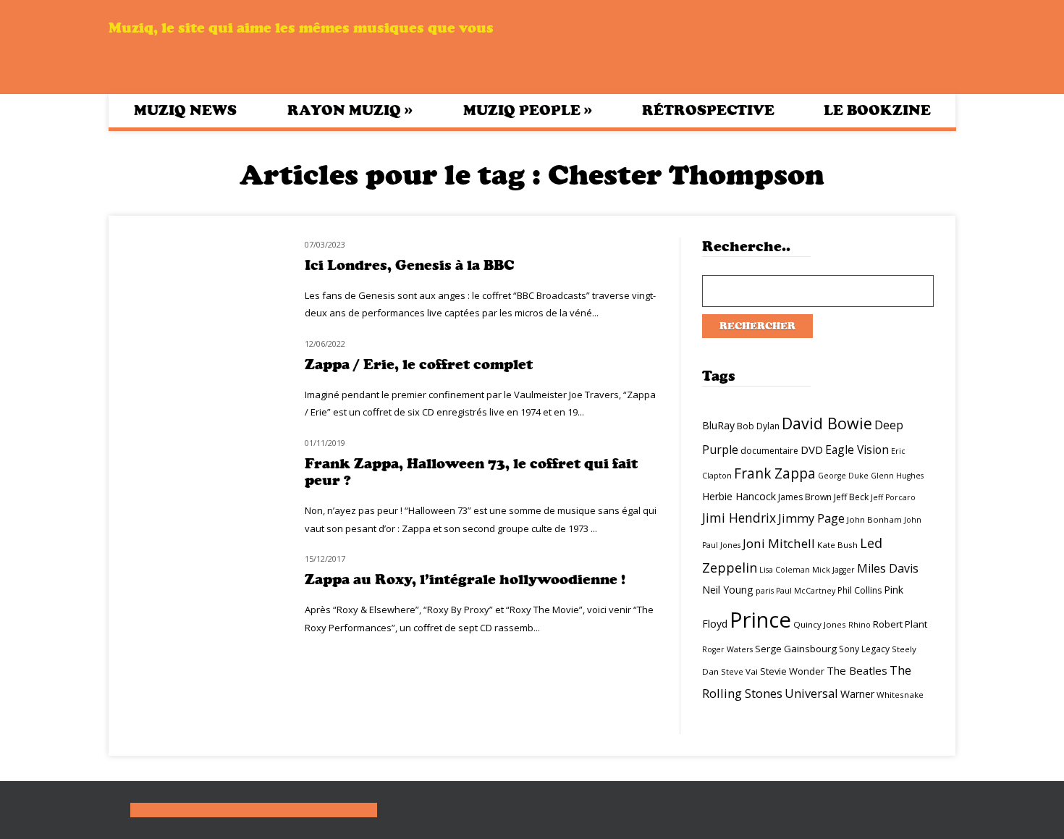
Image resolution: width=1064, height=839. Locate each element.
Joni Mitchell (779, 543)
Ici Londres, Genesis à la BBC (409, 265)
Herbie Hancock (739, 496)
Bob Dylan (758, 426)
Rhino (859, 625)
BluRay (718, 425)
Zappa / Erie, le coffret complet (419, 364)
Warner (857, 694)
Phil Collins (859, 590)
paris (765, 591)
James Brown (805, 497)
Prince (760, 619)
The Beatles (857, 670)
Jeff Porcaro (893, 497)
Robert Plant (900, 624)
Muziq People (527, 110)
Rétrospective (708, 110)
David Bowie (827, 423)
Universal (811, 693)
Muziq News (185, 110)
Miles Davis (888, 568)
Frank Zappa (775, 473)
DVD (812, 449)
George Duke (843, 476)
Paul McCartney (805, 591)
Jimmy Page (811, 518)
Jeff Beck (851, 497)
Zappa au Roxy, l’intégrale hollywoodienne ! (465, 579)
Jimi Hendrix (739, 517)
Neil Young (727, 589)
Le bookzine (877, 110)
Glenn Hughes (897, 476)
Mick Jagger (833, 570)
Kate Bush (837, 544)
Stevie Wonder (792, 671)
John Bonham (874, 519)
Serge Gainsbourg (796, 648)
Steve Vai (739, 671)
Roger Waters (727, 649)
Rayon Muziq (350, 110)
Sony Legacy (864, 649)
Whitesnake (900, 694)
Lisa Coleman (784, 570)
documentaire (769, 450)
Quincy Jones (819, 624)
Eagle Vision (857, 450)
